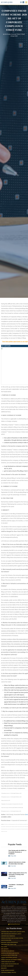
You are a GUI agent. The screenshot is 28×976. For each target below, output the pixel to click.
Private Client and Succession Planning (11, 959)
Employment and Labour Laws (8, 944)
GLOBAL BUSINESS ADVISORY (7, 970)
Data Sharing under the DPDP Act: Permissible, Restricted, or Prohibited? (18, 852)
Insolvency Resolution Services (9, 942)
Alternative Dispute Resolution (9, 955)
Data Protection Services (7, 951)
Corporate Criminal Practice (8, 972)
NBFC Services (4, 948)
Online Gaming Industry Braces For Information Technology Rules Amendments (18, 874)
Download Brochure (14, 924)
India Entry (4, 968)
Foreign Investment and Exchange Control (12, 938)
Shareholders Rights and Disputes (10, 953)
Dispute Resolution (6, 940)
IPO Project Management (7, 966)
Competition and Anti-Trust (8, 961)
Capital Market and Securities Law (10, 963)
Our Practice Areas (14, 928)
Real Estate (4, 946)
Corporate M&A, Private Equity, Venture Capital (13, 931)
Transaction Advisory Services (9, 957)
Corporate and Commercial (8, 936)
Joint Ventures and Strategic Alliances (11, 933)
